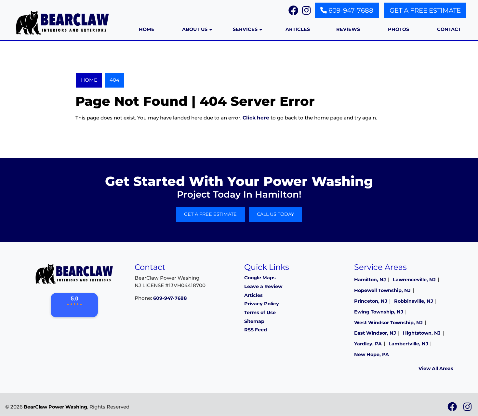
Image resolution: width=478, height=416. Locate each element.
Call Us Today (275, 214)
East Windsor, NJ (375, 333)
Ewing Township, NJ (378, 312)
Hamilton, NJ (370, 280)
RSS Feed (255, 330)
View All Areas (435, 368)
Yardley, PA (368, 344)
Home (89, 80)
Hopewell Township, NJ (382, 290)
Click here (256, 118)
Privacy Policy (261, 304)
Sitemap (254, 321)
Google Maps (260, 278)
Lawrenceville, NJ (414, 280)
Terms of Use (260, 312)
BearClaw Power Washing (55, 407)
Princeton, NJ (370, 301)
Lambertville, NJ (408, 344)
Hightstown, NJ (422, 333)
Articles (253, 295)
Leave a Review (263, 286)
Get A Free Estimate (425, 10)
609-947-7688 (350, 10)
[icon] (453, 408)
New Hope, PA (371, 354)
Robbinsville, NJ (413, 301)
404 (114, 80)
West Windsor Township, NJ (388, 323)
